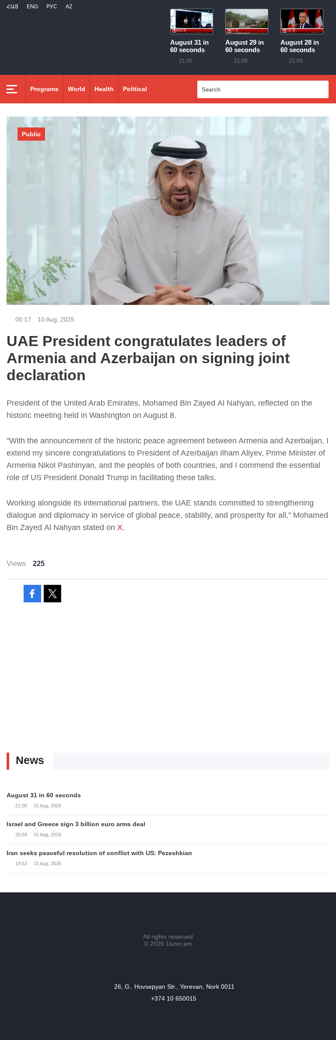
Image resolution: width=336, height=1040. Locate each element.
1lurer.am (179, 943)
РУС (51, 7)
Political (135, 88)
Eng (32, 7)
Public (31, 134)
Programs (44, 88)
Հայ (12, 7)
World (76, 88)
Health (104, 88)
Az (69, 7)
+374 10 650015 (173, 998)
